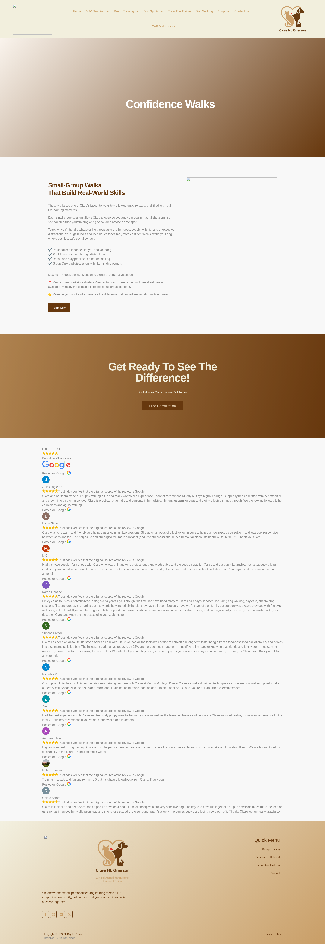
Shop (221, 11)
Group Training (124, 11)
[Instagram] (53, 914)
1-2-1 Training (95, 11)
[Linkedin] (61, 914)
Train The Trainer (179, 11)
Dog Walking (204, 11)
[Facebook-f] (45, 914)
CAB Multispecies (164, 26)
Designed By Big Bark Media (59, 937)
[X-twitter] (69, 914)
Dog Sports (151, 11)
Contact (239, 11)
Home (77, 11)
